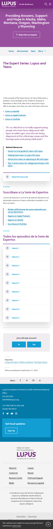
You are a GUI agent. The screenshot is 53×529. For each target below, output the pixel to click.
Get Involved (22, 51)
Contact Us (13, 473)
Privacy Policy (21, 516)
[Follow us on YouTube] (12, 413)
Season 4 (15, 274)
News (33, 51)
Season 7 (15, 300)
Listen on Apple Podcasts (15, 115)
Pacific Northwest (26, 4)
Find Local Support (35, 478)
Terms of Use (32, 516)
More (40, 51)
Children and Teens (26, 362)
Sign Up (11, 430)
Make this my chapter (28, 34)
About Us (12, 468)
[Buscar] (46, 4)
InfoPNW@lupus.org (10, 399)
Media (11, 483)
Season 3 (15, 265)
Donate (31, 473)
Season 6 (15, 291)
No (34, 344)
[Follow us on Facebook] (3, 413)
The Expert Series (40, 362)
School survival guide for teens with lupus (25, 151)
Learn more (16, 525)
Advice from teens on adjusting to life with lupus (28, 159)
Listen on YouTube (12, 119)
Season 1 (15, 248)
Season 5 (15, 283)
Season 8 (15, 309)
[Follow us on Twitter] (8, 413)
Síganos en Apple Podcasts (19, 216)
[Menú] (50, 4)
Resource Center (15, 478)
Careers (31, 468)
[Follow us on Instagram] (16, 413)
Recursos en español (36, 483)
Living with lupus (11, 362)
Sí (19, 344)
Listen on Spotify (12, 111)
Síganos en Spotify (15, 220)
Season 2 (15, 257)
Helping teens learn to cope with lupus (24, 155)
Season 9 (15, 318)
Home (11, 51)
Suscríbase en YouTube (17, 224)
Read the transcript (20, 177)
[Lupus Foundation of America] (9, 4)
